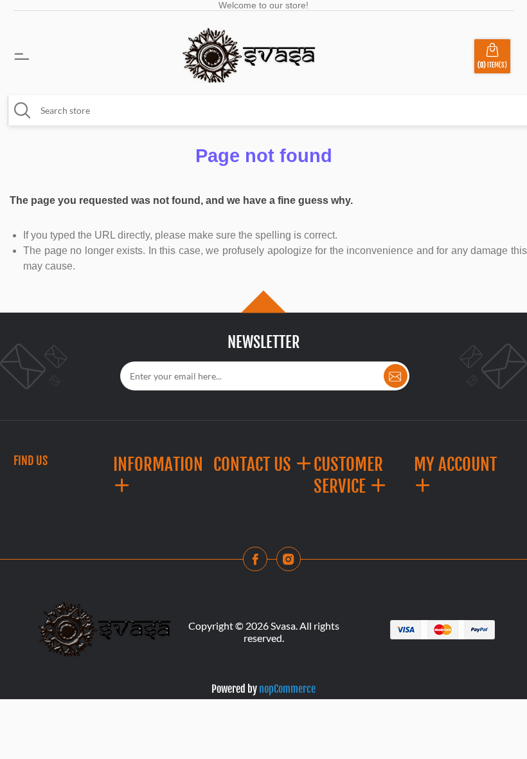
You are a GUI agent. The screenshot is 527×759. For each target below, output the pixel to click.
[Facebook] (259, 563)
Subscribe (395, 376)
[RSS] (292, 563)
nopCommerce (287, 688)
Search (22, 110)
